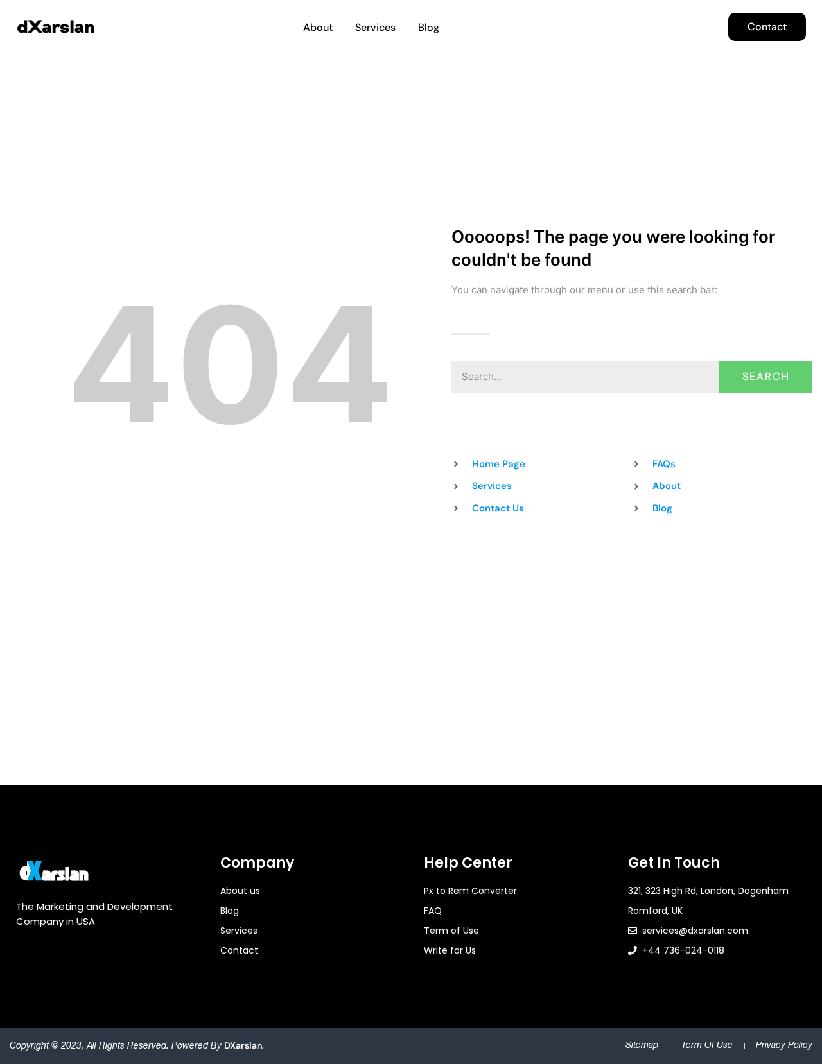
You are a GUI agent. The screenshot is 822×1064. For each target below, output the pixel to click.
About (318, 27)
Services (375, 27)
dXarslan (243, 1045)
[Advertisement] (411, 611)
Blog (428, 27)
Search (766, 376)
